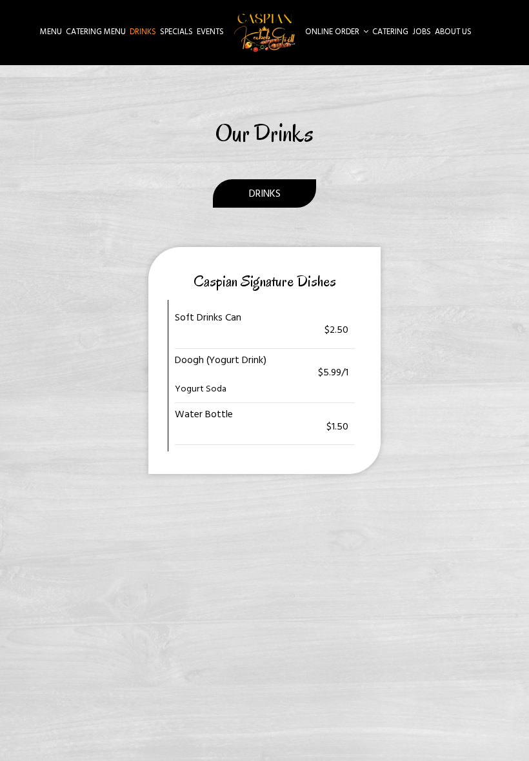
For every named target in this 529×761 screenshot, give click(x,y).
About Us (453, 32)
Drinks (143, 32)
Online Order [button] (333, 32)
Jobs (421, 32)
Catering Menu (96, 32)
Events (210, 32)
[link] (264, 32)
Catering (390, 32)
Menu (51, 32)
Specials (176, 32)
